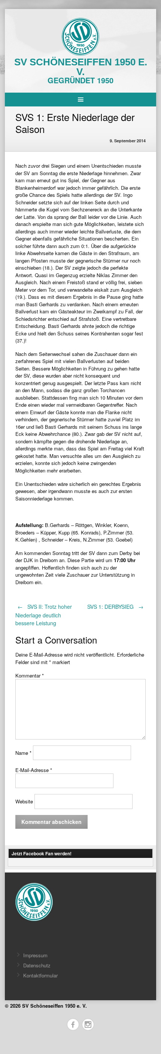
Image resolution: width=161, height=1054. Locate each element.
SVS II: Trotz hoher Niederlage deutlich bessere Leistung (43, 615)
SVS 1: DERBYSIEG (115, 606)
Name (23, 752)
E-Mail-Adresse (33, 770)
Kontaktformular (40, 975)
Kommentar (29, 675)
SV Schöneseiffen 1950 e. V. (80, 66)
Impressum (35, 955)
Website (24, 801)
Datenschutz (37, 965)
